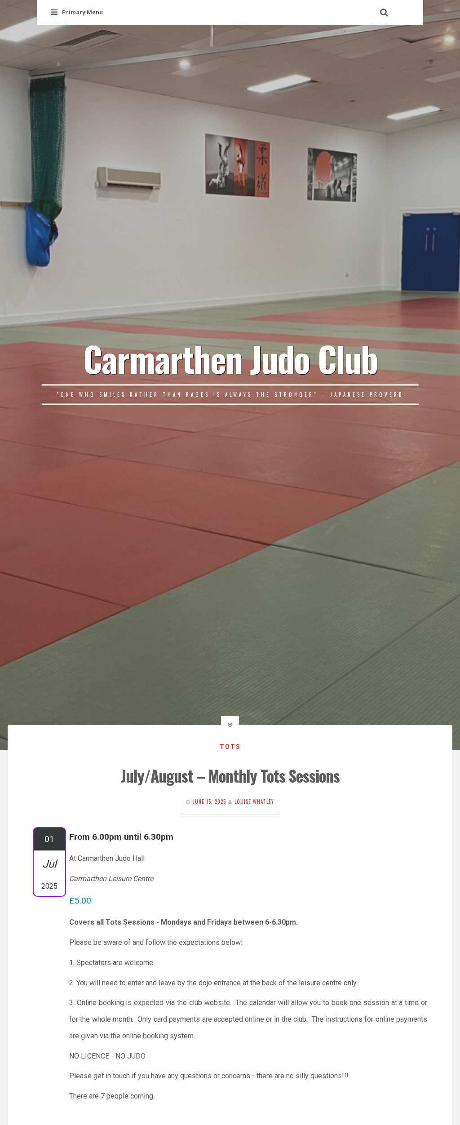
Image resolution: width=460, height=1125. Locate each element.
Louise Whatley (254, 801)
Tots (230, 746)
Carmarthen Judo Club (230, 358)
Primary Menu (82, 12)
